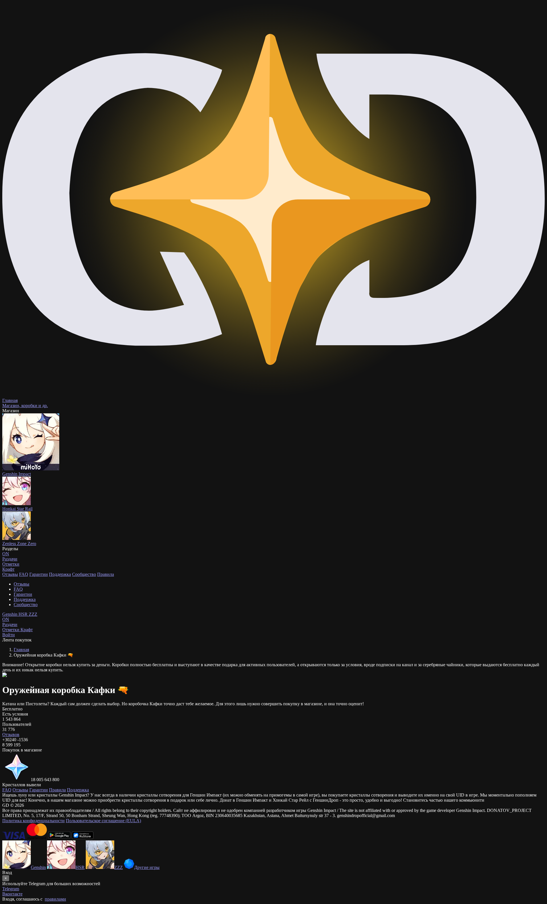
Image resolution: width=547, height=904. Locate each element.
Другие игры (147, 867)
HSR (24, 614)
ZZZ (33, 614)
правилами (55, 899)
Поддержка (60, 574)
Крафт (8, 569)
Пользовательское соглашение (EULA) (103, 820)
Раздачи (9, 622)
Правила (105, 574)
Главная (21, 649)
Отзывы (10, 574)
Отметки (11, 629)
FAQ (23, 574)
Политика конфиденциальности (33, 820)
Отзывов (10, 734)
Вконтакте (12, 893)
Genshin (10, 614)
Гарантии (38, 574)
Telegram (10, 888)
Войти (8, 634)
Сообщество (84, 574)
